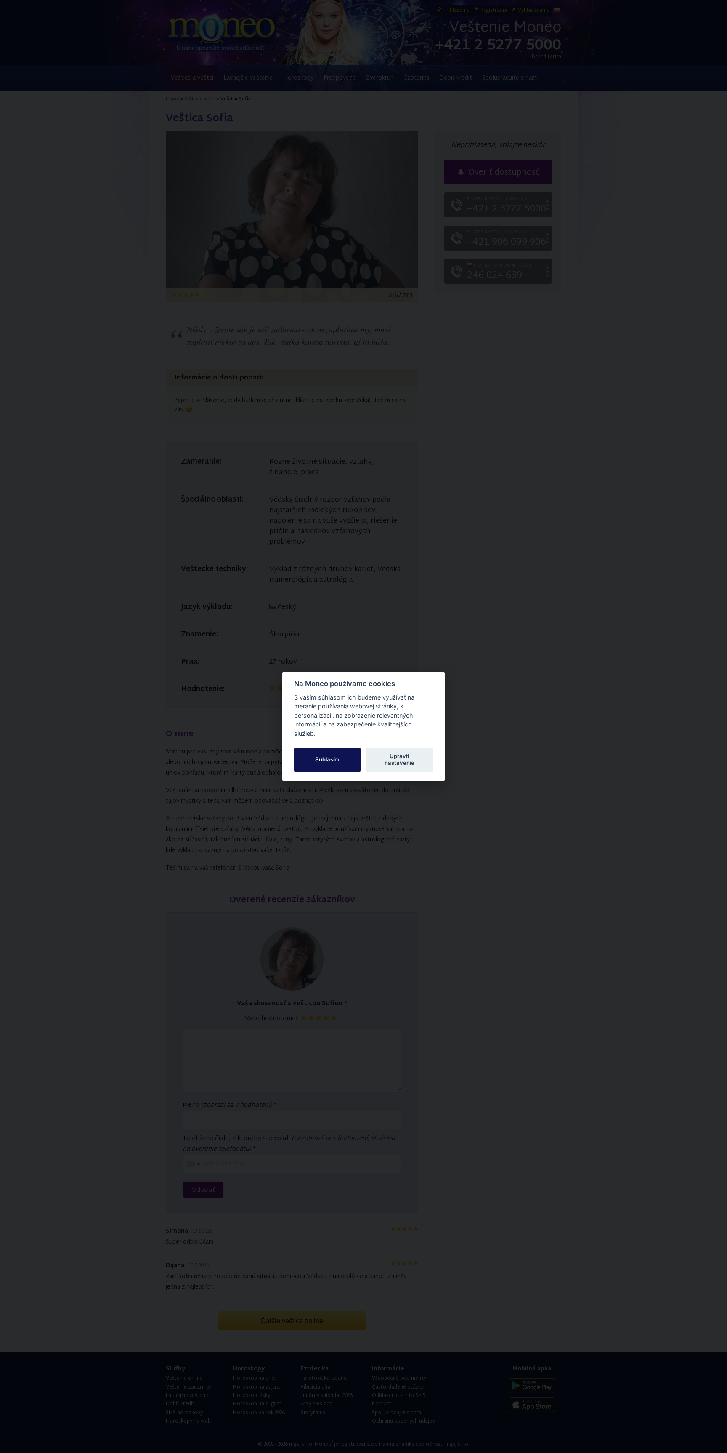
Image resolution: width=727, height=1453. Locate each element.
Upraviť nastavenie (399, 759)
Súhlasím (327, 759)
